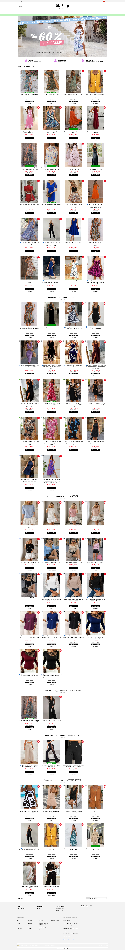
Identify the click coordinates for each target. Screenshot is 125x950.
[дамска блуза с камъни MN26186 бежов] (95, 513)
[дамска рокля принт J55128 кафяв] (51, 81)
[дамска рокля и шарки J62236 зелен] (73, 268)
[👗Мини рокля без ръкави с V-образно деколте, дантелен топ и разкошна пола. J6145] (73, 191)
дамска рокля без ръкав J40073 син (73, 242)
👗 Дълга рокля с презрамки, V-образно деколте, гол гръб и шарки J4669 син (29, 243)
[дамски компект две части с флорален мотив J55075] (73, 835)
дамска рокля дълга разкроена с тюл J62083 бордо (95, 132)
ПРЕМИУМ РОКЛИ (59, 910)
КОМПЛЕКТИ (40, 906)
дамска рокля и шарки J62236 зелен (73, 280)
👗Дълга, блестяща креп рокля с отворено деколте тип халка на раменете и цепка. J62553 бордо (96, 367)
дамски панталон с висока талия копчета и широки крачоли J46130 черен (73, 766)
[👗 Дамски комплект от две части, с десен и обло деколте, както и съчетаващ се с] (29, 797)
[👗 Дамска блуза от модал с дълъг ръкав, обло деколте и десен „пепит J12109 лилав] (29, 623)
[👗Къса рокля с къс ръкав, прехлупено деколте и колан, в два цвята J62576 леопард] (73, 390)
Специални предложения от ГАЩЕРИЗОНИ (62, 690)
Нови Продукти (37, 11)
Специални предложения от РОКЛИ (62, 297)
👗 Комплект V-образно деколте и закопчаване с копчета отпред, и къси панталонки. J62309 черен (73, 811)
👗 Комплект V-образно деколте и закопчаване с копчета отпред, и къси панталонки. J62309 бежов (51, 811)
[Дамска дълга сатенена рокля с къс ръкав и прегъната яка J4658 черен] (95, 155)
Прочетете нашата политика (49, 945)
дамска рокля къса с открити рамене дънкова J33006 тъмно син (29, 480)
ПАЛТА (38, 908)
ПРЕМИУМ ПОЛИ (84, 906)
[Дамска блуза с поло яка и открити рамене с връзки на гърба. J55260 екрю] (51, 155)
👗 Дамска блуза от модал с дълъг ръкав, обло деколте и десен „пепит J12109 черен (73, 636)
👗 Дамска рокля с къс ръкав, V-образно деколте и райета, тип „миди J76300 (73, 327)
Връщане (41, 920)
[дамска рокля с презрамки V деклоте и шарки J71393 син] (51, 118)
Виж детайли (29, 101)
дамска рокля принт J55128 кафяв (51, 94)
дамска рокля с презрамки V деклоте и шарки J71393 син (51, 132)
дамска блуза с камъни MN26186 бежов (95, 525)
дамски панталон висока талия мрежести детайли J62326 (51, 766)
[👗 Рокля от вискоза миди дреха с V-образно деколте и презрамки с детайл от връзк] (95, 191)
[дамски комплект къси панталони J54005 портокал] (95, 81)
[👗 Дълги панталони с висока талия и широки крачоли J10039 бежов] (29, 752)
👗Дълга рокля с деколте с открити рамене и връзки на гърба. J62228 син (51, 281)
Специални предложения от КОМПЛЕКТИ (62, 780)
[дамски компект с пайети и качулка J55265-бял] (29, 873)
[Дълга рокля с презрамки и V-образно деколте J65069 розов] (29, 118)
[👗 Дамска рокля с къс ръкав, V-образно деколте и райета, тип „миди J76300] (73, 314)
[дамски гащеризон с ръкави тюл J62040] (51, 707)
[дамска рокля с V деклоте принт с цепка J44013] (29, 268)
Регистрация (19, 928)
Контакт (30, 920)
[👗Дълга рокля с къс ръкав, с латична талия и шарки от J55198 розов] (51, 390)
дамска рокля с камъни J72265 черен (51, 327)
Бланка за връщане (55, 920)
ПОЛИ (38, 903)
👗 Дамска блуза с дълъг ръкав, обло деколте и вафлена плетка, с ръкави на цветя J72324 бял (51, 599)
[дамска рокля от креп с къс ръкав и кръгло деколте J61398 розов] (73, 155)
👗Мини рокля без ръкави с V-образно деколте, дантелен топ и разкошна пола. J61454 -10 (73, 206)
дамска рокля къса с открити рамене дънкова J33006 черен (95, 442)
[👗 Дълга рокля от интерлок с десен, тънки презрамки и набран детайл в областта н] (51, 466)
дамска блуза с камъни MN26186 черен (29, 562)
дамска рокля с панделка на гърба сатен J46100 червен (29, 205)
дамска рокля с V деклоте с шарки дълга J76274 (73, 95)
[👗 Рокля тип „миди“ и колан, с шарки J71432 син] (73, 352)
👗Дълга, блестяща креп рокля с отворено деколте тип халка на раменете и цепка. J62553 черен (29, 405)
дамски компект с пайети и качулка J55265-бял (29, 887)
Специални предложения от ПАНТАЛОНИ (62, 735)
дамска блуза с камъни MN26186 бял (51, 525)
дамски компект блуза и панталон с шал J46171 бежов (95, 849)
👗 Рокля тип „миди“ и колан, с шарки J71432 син (73, 366)
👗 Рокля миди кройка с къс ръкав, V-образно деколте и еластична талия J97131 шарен (96, 244)
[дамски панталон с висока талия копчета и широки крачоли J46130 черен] (73, 752)
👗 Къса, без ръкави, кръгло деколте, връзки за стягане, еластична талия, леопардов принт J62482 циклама (95, 282)
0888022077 (29, 1)
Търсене (30, 923)
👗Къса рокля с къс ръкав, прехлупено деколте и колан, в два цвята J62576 (95, 404)
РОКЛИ (20, 903)
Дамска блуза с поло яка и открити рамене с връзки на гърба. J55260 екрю (51, 168)
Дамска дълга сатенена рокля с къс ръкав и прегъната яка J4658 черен (95, 168)
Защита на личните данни (45, 929)
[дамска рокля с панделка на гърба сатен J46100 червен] (29, 191)
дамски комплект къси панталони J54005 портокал (95, 95)
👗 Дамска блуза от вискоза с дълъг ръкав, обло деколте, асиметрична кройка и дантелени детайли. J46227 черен (51, 675)
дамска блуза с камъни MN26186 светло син (29, 526)
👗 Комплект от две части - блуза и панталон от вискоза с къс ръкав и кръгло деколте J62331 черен (51, 244)
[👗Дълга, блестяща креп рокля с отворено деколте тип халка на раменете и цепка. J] (95, 352)
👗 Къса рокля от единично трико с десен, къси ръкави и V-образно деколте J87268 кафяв (29, 443)
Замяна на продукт (43, 927)
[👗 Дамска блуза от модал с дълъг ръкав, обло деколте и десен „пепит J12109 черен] (73, 623)
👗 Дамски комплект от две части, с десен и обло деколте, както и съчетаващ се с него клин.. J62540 (29, 811)
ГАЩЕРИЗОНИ (21, 908)
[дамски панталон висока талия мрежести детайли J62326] (51, 752)
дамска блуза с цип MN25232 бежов (73, 562)
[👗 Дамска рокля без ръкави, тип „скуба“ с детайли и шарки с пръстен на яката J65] (51, 352)
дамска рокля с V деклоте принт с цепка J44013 (29, 281)
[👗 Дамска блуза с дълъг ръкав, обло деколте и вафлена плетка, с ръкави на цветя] (51, 585)
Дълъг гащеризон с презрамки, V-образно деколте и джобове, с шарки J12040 (29, 168)
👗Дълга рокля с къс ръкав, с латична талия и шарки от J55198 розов (51, 404)
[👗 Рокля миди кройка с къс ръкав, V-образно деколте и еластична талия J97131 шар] (95, 229)
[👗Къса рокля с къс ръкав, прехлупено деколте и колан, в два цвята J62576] (95, 390)
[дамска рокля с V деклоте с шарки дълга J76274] (73, 81)
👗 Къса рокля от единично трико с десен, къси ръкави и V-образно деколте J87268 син (73, 443)
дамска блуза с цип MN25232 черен (29, 597)
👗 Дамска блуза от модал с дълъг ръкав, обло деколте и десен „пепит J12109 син (51, 636)
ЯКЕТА (56, 903)
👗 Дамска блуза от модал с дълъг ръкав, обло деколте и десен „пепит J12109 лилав (29, 636)
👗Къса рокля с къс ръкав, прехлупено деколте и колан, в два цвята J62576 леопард (73, 405)
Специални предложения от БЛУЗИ (62, 496)
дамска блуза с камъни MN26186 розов (73, 525)
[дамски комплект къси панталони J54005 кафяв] (95, 797)
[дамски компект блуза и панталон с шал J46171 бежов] (95, 835)
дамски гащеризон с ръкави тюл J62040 (51, 720)
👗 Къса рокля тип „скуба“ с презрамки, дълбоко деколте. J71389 (95, 327)
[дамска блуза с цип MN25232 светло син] (51, 549)
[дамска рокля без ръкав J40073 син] (73, 229)
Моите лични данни (103, 945)
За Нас (18, 923)
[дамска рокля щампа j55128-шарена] (29, 81)
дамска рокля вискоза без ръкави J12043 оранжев (73, 132)
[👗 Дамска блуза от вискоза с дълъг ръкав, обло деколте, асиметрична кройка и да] (95, 623)
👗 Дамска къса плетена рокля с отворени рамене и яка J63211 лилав (29, 366)
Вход (18, 925)
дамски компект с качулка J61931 (51, 886)
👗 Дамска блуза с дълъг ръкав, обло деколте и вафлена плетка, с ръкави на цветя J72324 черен (95, 599)
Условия (30, 925)
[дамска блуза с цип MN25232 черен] (29, 585)
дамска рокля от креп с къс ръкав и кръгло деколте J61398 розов (73, 168)
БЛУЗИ (20, 906)
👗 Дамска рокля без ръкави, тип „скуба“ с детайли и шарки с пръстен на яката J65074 (51, 367)
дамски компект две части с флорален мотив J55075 (74, 849)
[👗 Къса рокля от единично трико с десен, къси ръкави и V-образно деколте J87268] (29, 428)
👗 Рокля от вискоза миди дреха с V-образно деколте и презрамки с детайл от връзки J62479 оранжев (95, 206)
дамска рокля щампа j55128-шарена (29, 94)
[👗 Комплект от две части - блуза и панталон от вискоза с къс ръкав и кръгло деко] (51, 229)
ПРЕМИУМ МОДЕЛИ (72, 11)
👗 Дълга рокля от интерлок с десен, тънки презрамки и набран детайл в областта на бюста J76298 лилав (51, 481)
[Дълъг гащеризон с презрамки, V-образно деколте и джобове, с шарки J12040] (29, 155)
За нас (90, 11)
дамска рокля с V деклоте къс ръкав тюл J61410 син (51, 205)
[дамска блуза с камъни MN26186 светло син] (29, 513)
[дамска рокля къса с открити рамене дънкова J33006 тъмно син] (29, 466)
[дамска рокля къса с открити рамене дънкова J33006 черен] (95, 428)
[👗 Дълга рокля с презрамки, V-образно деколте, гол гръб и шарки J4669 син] (29, 229)
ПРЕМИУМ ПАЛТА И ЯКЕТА (86, 905)
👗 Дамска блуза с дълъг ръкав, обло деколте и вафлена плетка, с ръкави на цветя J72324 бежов (73, 599)
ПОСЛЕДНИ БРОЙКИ (57, 11)
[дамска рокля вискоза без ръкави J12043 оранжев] (73, 118)
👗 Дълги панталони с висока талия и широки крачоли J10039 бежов (29, 766)
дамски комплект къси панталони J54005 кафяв (95, 810)
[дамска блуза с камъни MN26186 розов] (73, 513)
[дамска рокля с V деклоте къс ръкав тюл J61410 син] (51, 191)
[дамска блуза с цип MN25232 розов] (95, 549)
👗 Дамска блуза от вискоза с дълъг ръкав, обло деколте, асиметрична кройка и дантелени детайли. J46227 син (95, 637)
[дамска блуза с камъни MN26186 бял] (51, 513)
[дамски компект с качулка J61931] (51, 873)
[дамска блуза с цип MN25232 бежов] (73, 549)
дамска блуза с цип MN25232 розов (95, 562)
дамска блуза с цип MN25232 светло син (51, 562)
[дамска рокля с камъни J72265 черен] (51, 314)
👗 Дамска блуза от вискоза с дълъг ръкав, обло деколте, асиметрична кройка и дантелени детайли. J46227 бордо (29, 675)
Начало (18, 920)
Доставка (83, 11)
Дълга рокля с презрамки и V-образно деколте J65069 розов (29, 132)
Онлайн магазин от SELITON (62, 948)
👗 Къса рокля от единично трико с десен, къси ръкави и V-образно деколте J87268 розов (51, 443)
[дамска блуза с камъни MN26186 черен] (29, 549)
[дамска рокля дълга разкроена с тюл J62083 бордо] (95, 118)
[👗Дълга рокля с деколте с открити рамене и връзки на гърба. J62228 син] (51, 268)
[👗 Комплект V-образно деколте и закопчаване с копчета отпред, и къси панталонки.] (51, 797)
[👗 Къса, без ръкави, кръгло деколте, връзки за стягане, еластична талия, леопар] (95, 268)
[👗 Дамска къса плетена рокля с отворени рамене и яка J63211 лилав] (29, 352)
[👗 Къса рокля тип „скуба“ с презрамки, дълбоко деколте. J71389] (95, 314)
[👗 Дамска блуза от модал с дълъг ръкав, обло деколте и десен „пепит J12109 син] (51, 623)
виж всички (62, 299)
